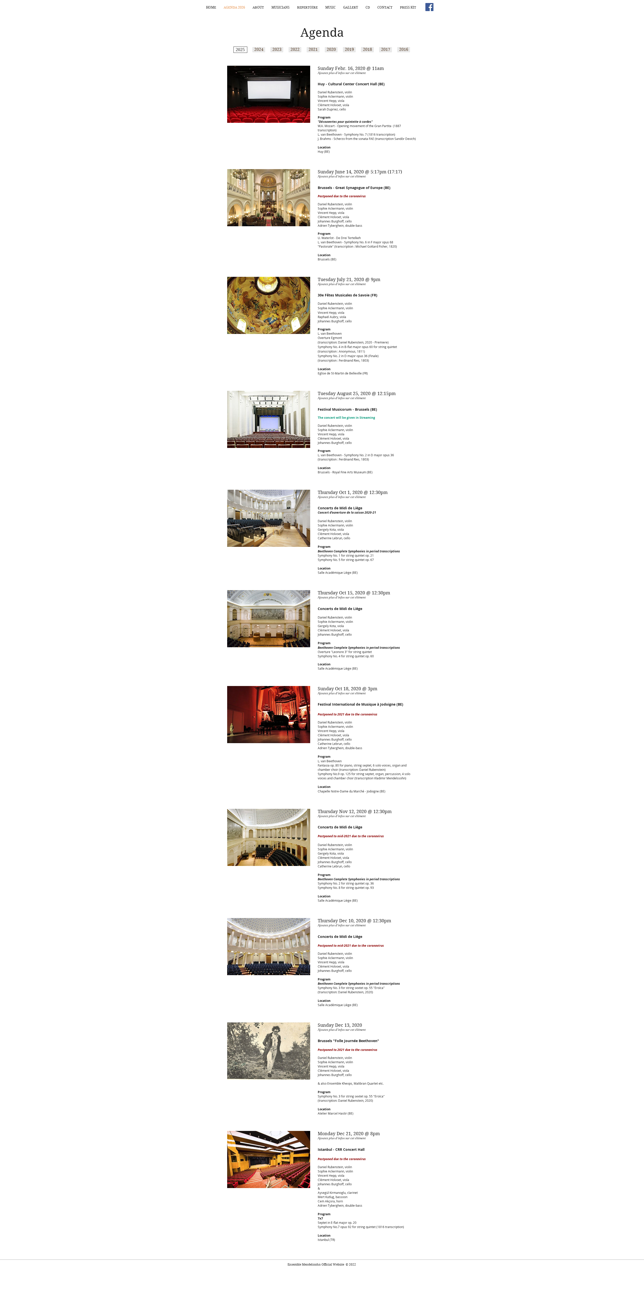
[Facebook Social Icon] (429, 7)
